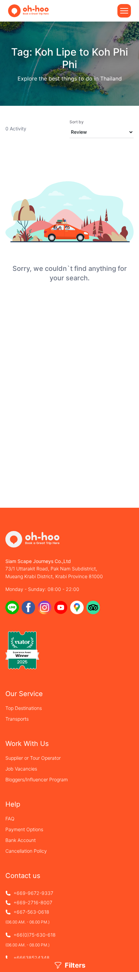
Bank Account (20, 840)
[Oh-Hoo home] (28, 10)
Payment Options (24, 829)
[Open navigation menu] (124, 11)
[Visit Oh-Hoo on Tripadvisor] (93, 607)
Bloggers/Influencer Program (36, 779)
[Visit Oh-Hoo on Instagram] (44, 607)
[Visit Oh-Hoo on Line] (12, 607)
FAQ (10, 818)
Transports (17, 719)
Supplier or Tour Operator (33, 758)
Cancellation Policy (26, 851)
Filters (75, 965)
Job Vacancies (21, 769)
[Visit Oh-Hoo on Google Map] (77, 607)
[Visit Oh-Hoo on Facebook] (28, 607)
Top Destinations (23, 708)
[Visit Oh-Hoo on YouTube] (60, 607)
